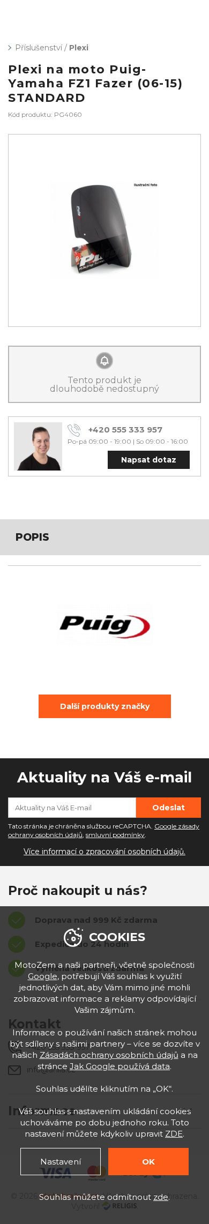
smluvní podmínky (115, 835)
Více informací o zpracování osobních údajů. (104, 851)
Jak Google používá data (120, 1066)
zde (160, 1197)
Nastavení (60, 1161)
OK (148, 1161)
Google (42, 976)
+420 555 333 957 (125, 429)
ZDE (174, 1134)
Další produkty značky (105, 706)
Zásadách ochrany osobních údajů (109, 1055)
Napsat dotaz (148, 460)
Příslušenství (38, 47)
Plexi (78, 47)
